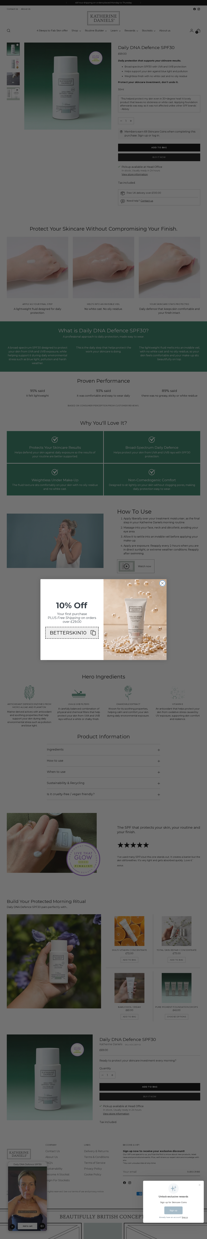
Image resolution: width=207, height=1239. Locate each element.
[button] (72, 633)
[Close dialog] (162, 583)
